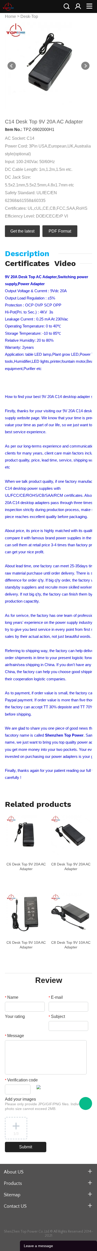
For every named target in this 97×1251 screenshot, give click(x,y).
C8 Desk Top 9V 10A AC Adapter (71, 944)
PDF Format (60, 231)
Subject (57, 1016)
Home (10, 16)
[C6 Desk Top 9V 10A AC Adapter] (26, 913)
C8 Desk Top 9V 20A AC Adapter (71, 866)
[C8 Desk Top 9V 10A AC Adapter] (71, 913)
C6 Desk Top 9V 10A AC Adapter (26, 944)
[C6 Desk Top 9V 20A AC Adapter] (26, 835)
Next (85, 66)
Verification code (21, 1080)
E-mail (56, 997)
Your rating (15, 1016)
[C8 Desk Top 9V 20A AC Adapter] (71, 835)
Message (14, 1035)
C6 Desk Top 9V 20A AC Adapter (26, 866)
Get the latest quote (22, 233)
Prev (12, 66)
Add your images (45, 1104)
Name (11, 997)
